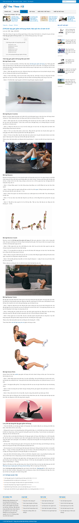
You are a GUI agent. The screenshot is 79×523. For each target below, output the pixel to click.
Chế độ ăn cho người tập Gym (49, 510)
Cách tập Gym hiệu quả (47, 500)
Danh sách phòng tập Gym (12, 14)
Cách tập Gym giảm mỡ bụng (49, 508)
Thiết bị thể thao (59, 11)
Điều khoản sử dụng (17, 1)
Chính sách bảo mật (7, 1)
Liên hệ (24, 1)
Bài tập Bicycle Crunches (13, 46)
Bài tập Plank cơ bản (12, 44)
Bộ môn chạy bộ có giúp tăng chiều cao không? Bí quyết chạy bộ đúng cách (70, 82)
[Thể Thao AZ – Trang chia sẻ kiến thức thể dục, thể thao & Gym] (13, 6)
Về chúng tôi (30, 1)
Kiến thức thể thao (44, 11)
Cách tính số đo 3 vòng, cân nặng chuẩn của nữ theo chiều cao (53, 19)
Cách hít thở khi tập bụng (67, 503)
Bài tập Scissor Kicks (12, 52)
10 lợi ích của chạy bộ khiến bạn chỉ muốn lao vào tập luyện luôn (70, 71)
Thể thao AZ (40, 468)
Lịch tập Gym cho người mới (49, 505)
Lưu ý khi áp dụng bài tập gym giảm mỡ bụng (16, 54)
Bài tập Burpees (11, 47)
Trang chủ (7, 11)
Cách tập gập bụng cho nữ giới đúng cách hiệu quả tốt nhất (20, 478)
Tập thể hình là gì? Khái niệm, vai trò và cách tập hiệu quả (20, 487)
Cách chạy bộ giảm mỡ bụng (30, 503)
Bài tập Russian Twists (12, 50)
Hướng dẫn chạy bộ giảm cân (30, 505)
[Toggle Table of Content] (24, 39)
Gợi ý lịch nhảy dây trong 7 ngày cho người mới (17, 484)
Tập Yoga (32, 11)
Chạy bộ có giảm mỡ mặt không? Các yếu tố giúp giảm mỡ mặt (70, 41)
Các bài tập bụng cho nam (67, 508)
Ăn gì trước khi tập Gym (47, 503)
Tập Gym (23, 11)
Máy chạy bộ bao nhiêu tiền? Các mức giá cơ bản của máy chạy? (70, 51)
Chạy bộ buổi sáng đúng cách (30, 508)
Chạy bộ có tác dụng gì (28, 500)
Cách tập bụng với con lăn (67, 505)
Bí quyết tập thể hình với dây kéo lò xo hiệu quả (18, 480)
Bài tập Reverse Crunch (12, 49)
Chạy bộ (16, 11)
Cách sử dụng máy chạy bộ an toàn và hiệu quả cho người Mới (70, 32)
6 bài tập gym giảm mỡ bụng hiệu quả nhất (15, 42)
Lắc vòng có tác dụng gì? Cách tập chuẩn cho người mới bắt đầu (21, 482)
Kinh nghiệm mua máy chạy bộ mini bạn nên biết (69, 61)
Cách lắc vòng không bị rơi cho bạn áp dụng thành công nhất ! (11, 19)
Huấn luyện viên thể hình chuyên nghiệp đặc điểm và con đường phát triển (24, 489)
